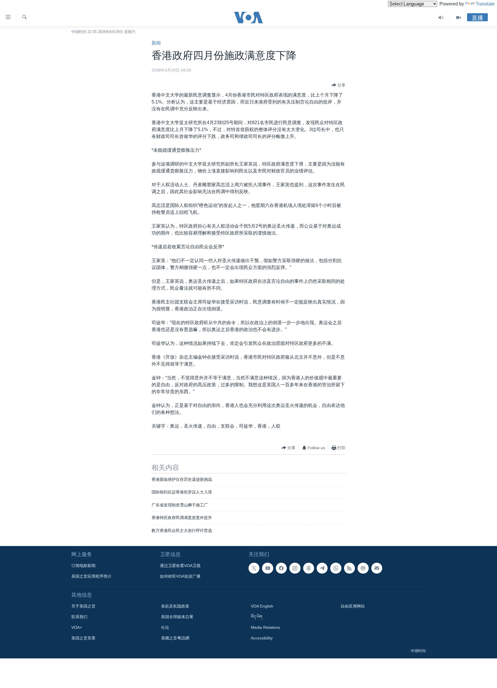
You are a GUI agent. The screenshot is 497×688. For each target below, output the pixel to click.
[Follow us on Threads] (308, 568)
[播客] (363, 568)
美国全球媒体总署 (177, 616)
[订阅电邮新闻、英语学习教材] (376, 568)
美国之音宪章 (83, 638)
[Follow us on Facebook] (281, 568)
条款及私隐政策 (175, 606)
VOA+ (76, 627)
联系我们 (79, 616)
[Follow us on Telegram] (322, 568)
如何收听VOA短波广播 (180, 576)
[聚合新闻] (349, 568)
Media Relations (265, 627)
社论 (165, 627)
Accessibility (262, 638)
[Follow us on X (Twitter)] (253, 568)
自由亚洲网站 (353, 606)
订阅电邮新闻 (83, 565)
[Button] (338, 85)
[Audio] (441, 17)
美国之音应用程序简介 (91, 576)
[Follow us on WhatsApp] (335, 568)
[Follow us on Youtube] (267, 568)
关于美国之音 (83, 606)
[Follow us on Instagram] (294, 568)
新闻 (156, 43)
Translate (485, 3)
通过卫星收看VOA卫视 (180, 565)
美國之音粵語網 (175, 638)
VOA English (262, 606)
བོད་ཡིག (256, 616)
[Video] (458, 17)
